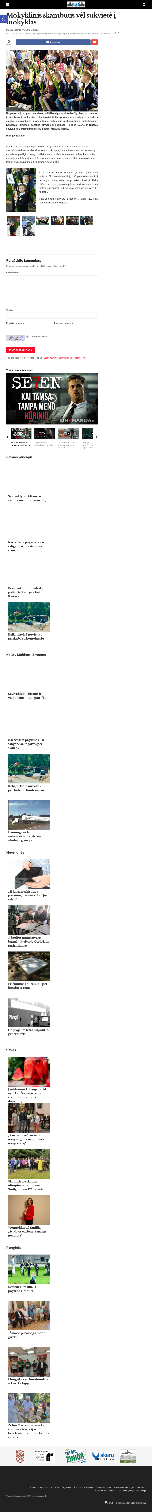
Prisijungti (88, 1487)
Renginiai (46, 33)
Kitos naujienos (92, 33)
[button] (4, 19)
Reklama (140, 1487)
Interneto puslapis (63, 323)
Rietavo (80, 33)
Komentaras (13, 272)
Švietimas (105, 33)
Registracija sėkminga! (124, 1487)
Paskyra (77, 1487)
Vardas (9, 309)
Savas (11, 1050)
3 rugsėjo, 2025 (16, 33)
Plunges (72, 33)
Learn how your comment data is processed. (65, 357)
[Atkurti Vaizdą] (27, 336)
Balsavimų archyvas (39, 1487)
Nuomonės (15, 852)
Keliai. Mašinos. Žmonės (26, 655)
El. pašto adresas (15, 323)
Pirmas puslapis (33, 33)
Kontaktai (55, 1487)
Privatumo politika (103, 1487)
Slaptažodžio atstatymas (105, 1490)
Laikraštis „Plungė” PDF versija (132, 1490)
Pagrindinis (66, 1487)
